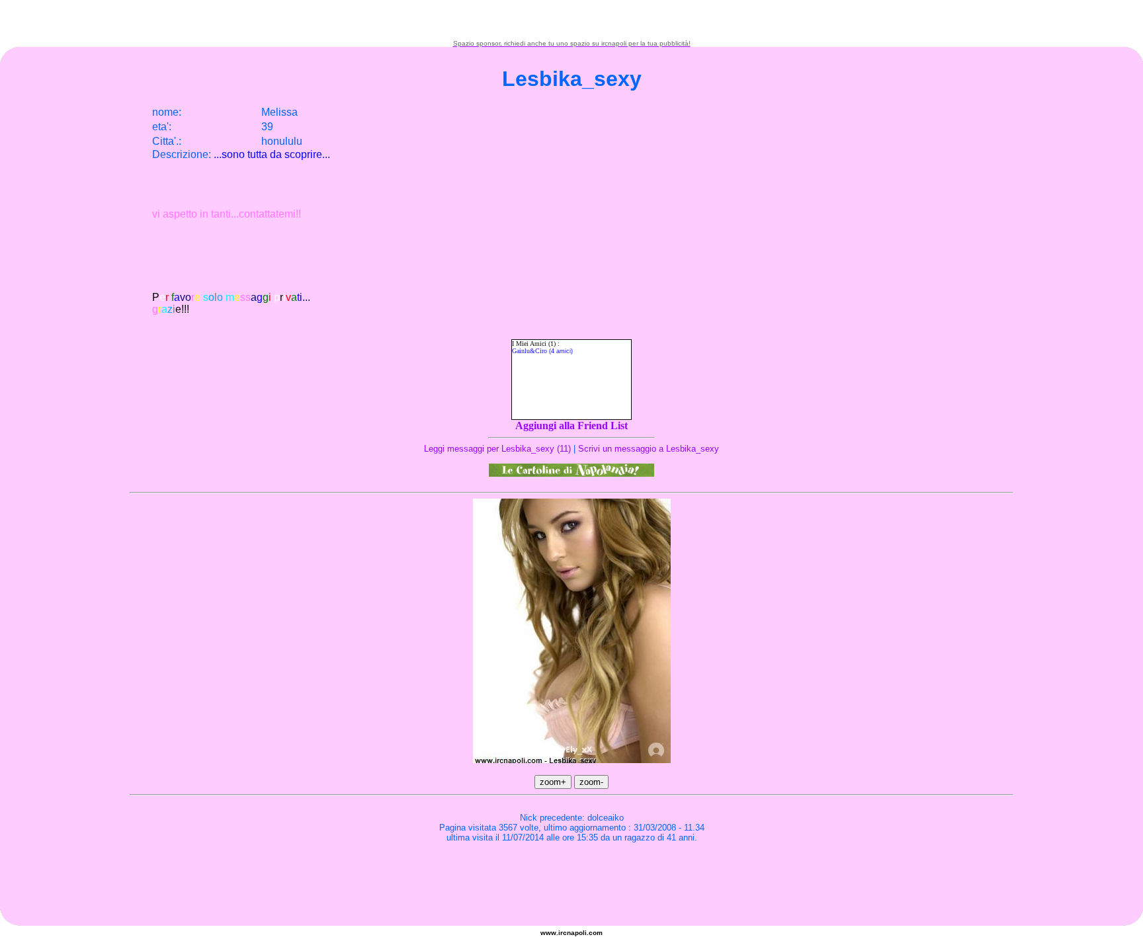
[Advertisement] (571, 20)
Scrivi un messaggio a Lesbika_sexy (648, 449)
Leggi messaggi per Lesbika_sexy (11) (497, 449)
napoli (577, 932)
